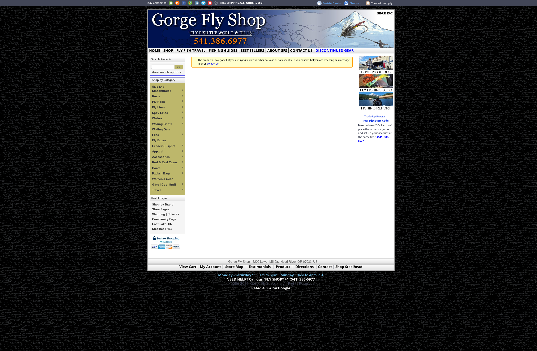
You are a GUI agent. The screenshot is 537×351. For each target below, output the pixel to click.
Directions (304, 266)
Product (283, 266)
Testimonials (260, 266)
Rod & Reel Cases (165, 162)
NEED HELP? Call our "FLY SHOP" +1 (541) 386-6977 (271, 279)
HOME (154, 50)
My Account (210, 266)
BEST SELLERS (252, 50)
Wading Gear (161, 129)
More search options (166, 72)
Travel (156, 190)
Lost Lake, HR (162, 224)
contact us (213, 63)
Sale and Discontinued (161, 88)
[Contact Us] (171, 3)
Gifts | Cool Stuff (164, 184)
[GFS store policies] (166, 242)
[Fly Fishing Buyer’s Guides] (376, 64)
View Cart (187, 266)
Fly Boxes (159, 140)
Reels (156, 96)
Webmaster (271, 293)
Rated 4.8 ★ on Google (270, 288)
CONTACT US (301, 50)
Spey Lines (160, 112)
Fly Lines (158, 107)
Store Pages (160, 209)
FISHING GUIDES (223, 50)
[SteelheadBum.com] (216, 3)
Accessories (161, 157)
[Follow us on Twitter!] (203, 3)
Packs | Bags (161, 173)
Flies (155, 134)
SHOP (168, 50)
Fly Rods (158, 101)
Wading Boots (162, 124)
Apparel (157, 151)
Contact (325, 266)
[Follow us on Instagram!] (197, 3)
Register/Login (332, 3)
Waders (157, 118)
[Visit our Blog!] (177, 3)
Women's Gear (162, 179)
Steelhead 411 (162, 228)
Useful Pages (159, 198)
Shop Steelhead (348, 266)
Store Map (234, 266)
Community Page (164, 219)
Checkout (355, 3)
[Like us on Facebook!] (184, 3)
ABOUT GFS (277, 50)
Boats (156, 168)
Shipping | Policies (165, 214)
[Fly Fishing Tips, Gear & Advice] (376, 82)
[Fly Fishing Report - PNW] (376, 101)
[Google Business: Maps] (190, 3)
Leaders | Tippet (163, 146)
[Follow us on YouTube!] (210, 3)
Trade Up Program (375, 116)
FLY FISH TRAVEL (191, 50)
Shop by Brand (162, 204)
